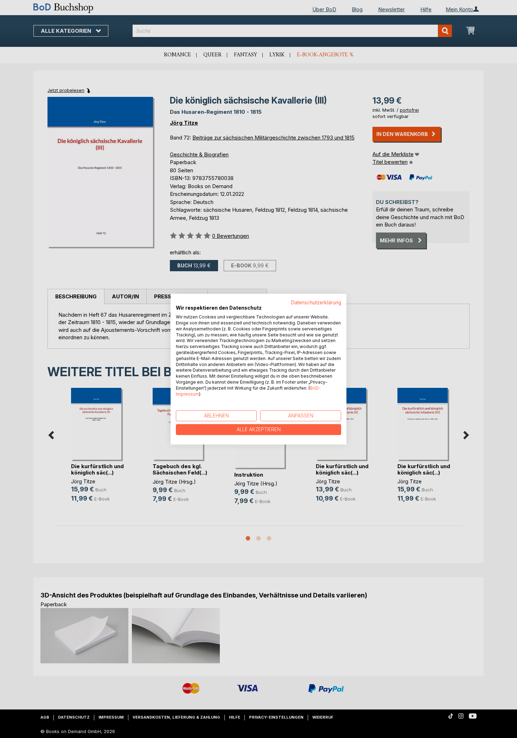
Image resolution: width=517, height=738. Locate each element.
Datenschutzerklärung (316, 302)
